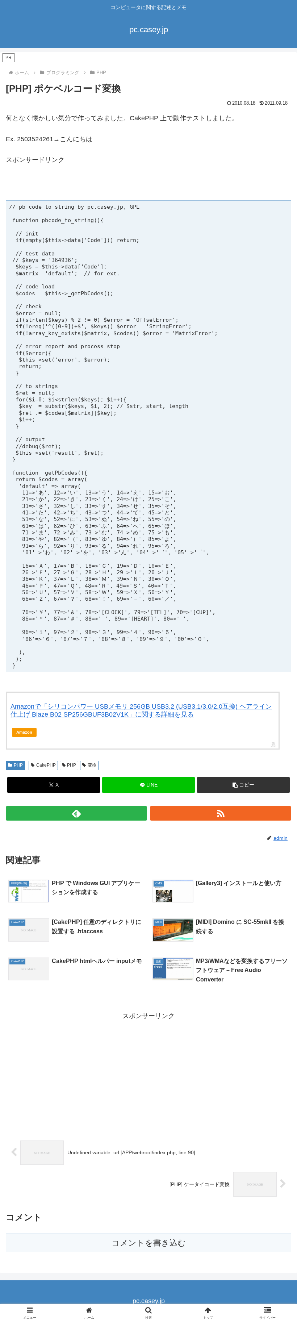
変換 (92, 765)
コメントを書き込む (149, 1242)
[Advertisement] (90, 186)
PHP (18, 765)
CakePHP (46, 765)
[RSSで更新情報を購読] (220, 813)
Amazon (24, 732)
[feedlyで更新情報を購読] (76, 813)
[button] (243, 785)
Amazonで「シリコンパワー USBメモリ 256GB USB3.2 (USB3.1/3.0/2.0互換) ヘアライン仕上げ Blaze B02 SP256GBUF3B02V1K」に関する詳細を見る (141, 710)
